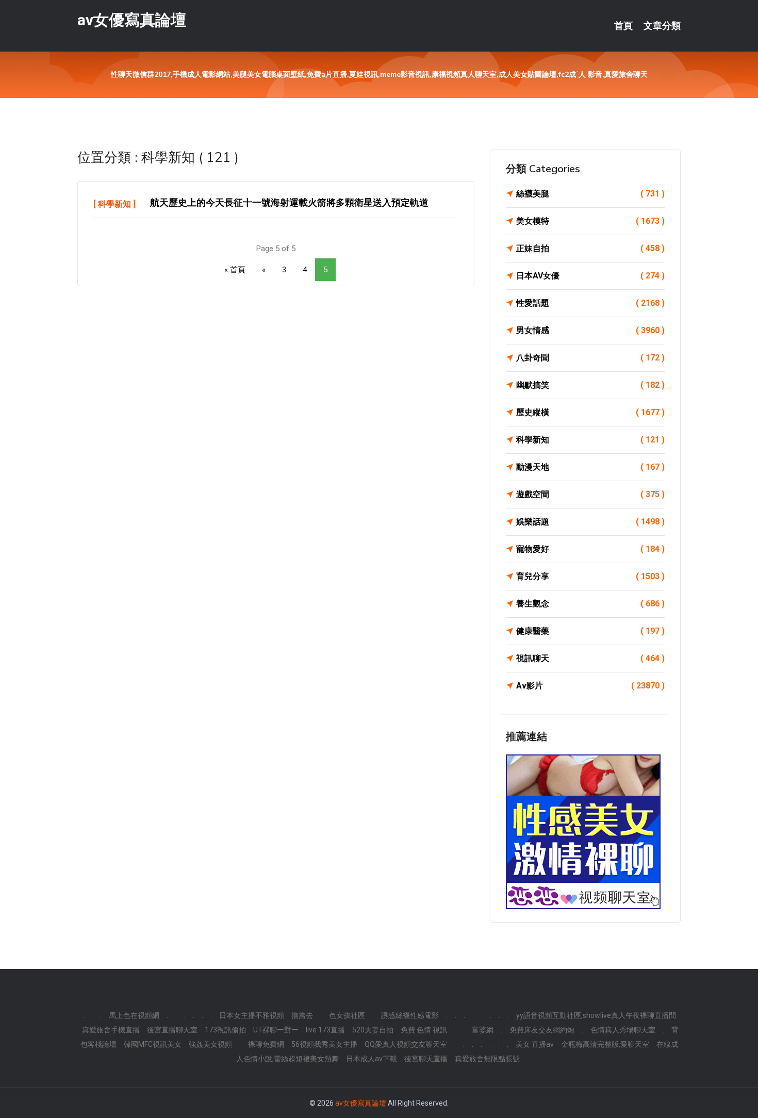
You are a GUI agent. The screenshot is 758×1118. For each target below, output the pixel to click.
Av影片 (590, 685)
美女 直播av (535, 1044)
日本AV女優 (590, 276)
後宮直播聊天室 (172, 1030)
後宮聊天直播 (426, 1059)
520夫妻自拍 (372, 1030)
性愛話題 (590, 303)
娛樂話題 (590, 522)
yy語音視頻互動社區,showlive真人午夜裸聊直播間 (596, 1015)
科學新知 (114, 204)
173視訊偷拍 (225, 1030)
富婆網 (482, 1030)
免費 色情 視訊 (424, 1030)
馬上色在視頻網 (134, 1015)
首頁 (623, 26)
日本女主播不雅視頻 (251, 1015)
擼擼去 (302, 1015)
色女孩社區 (347, 1015)
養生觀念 (590, 604)
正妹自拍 (590, 248)
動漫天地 (590, 467)
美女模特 (590, 221)
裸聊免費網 (266, 1044)
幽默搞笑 (590, 385)
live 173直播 (325, 1030)
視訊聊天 (590, 658)
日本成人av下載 (371, 1059)
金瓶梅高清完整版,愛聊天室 (605, 1044)
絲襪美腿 (590, 194)
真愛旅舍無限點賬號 (487, 1059)
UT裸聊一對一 (276, 1030)
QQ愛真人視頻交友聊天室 (406, 1044)
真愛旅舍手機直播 (111, 1030)
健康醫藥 (590, 631)
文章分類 (662, 26)
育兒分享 (590, 576)
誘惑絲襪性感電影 (410, 1015)
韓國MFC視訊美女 (153, 1044)
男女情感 (590, 330)
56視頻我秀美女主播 (324, 1044)
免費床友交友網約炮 (541, 1030)
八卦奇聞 (590, 358)
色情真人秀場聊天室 (622, 1030)
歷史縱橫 (590, 412)
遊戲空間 (590, 494)
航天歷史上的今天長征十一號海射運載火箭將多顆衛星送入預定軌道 (289, 202)
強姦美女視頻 (210, 1044)
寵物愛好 (590, 549)
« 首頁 (234, 269)
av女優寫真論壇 (131, 20)
